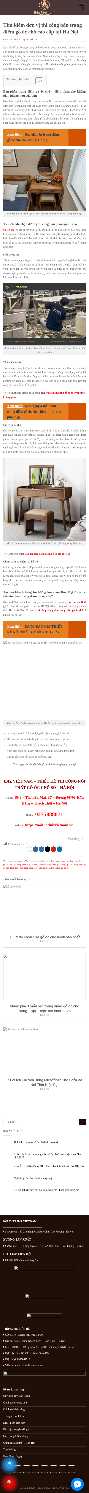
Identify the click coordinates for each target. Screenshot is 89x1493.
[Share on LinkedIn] (59, 849)
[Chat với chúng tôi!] (77, 1484)
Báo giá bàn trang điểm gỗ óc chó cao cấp (47, 553)
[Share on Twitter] (41, 849)
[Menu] (7, 7)
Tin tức (28, 861)
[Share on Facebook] (35, 849)
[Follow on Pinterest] (44, 1469)
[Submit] (82, 1122)
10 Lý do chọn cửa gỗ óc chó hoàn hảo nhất (36, 1142)
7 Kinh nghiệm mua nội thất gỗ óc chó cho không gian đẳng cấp (46, 1189)
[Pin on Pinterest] (53, 849)
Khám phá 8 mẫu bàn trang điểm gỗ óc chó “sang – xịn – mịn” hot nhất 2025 (47, 1156)
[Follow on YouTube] (53, 1469)
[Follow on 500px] (62, 1469)
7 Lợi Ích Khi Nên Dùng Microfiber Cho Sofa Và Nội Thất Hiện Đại (49, 1166)
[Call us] (35, 1469)
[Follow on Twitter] (26, 1469)
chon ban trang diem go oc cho (52, 864)
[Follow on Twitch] (71, 1469)
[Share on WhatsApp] (29, 849)
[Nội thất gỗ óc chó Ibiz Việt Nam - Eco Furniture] (44, 7)
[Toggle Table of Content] (37, 81)
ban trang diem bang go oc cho (55, 861)
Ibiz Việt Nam (32, 39)
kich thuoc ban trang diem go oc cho (26, 868)
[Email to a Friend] (47, 849)
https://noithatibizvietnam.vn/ (49, 825)
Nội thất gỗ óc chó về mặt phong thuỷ (33, 1178)
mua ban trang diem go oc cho (56, 868)
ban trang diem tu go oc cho (25, 864)
